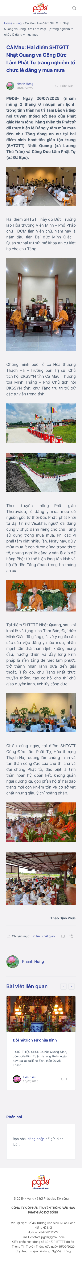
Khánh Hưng (24, 83)
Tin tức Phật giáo (43, 936)
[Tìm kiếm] (74, 8)
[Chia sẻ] (70, 937)
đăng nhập (36, 1139)
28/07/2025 (24, 88)
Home (8, 23)
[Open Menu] (6, 7)
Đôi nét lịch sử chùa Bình (35, 1040)
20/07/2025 (30, 1081)
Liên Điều (29, 1077)
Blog (19, 23)
